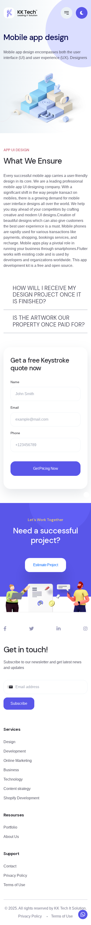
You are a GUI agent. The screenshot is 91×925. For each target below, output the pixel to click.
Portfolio (10, 827)
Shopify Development (21, 798)
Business (11, 770)
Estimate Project (45, 565)
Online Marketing (18, 761)
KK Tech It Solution (70, 908)
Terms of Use (14, 885)
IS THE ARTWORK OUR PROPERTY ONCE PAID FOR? (49, 321)
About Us (11, 837)
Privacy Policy (15, 875)
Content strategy (17, 789)
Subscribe (18, 703)
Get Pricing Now (45, 468)
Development (15, 751)
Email (14, 407)
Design (9, 742)
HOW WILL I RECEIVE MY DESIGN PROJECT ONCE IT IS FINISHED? (47, 294)
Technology (13, 779)
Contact (10, 866)
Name (14, 382)
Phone (15, 433)
